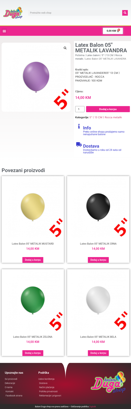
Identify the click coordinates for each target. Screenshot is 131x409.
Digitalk (92, 406)
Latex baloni (93, 55)
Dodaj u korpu (108, 109)
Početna (79, 55)
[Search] (125, 13)
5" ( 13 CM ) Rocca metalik (105, 117)
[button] (4, 31)
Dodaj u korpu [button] (33, 259)
